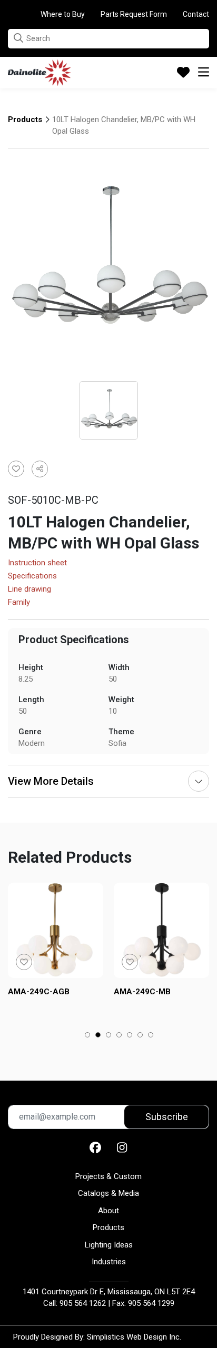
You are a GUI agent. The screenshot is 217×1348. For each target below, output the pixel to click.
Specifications (32, 576)
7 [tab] (151, 1035)
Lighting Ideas (109, 1245)
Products (25, 119)
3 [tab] (108, 1035)
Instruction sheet (37, 563)
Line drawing (29, 589)
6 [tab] (140, 1035)
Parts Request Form (134, 14)
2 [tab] (98, 1035)
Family (19, 602)
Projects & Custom (108, 1176)
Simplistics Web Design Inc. (134, 1337)
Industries (109, 1261)
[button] (18, 38)
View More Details (51, 781)
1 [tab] (87, 1035)
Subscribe (166, 1116)
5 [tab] (129, 1035)
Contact (196, 14)
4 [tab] (119, 1035)
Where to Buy (63, 14)
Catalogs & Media (108, 1193)
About (108, 1210)
